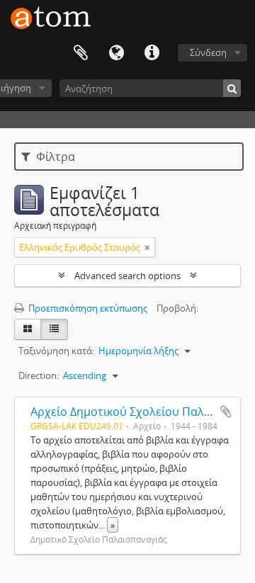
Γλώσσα (116, 53)
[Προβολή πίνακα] (54, 329)
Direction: (38, 375)
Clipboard (80, 53)
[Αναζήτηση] (232, 88)
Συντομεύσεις (151, 53)
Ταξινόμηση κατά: (56, 350)
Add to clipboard (226, 411)
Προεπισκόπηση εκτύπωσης (86, 308)
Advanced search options (127, 275)
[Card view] (27, 329)
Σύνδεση (208, 52)
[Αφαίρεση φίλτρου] (147, 247)
